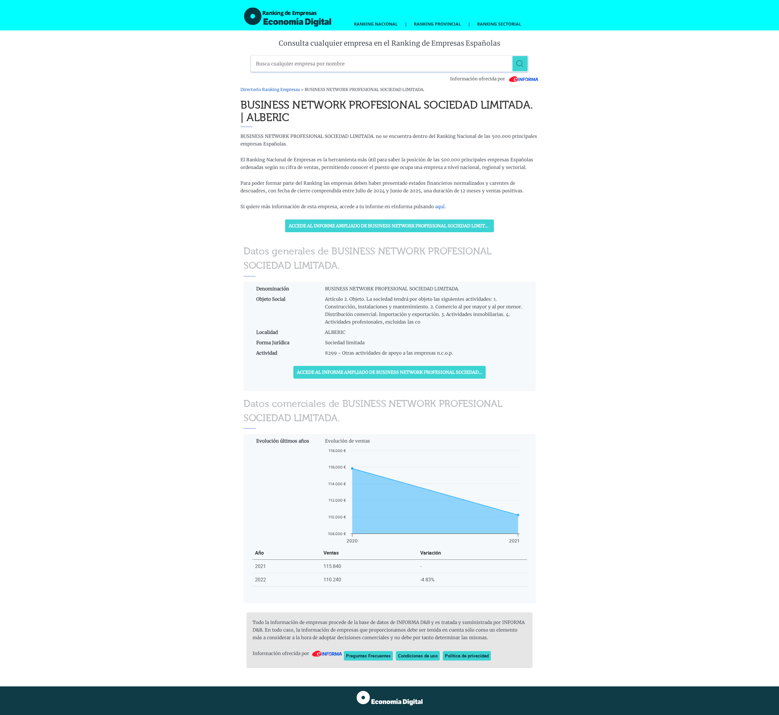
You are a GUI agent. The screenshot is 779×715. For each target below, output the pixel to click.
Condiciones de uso (418, 656)
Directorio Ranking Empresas (270, 89)
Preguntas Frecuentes (368, 656)
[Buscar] (520, 63)
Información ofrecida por (478, 79)
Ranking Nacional (376, 24)
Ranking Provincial (437, 24)
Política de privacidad (467, 656)
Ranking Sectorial (499, 24)
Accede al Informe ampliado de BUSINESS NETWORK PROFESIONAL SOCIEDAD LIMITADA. (391, 226)
